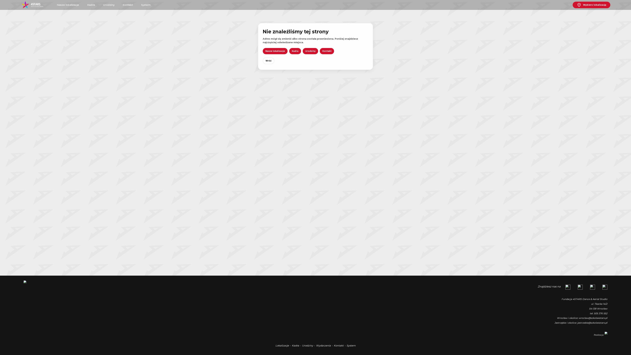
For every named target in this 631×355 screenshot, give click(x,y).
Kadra (295, 51)
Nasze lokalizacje (275, 51)
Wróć (268, 60)
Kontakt (326, 51)
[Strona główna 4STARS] (35, 5)
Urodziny (310, 51)
